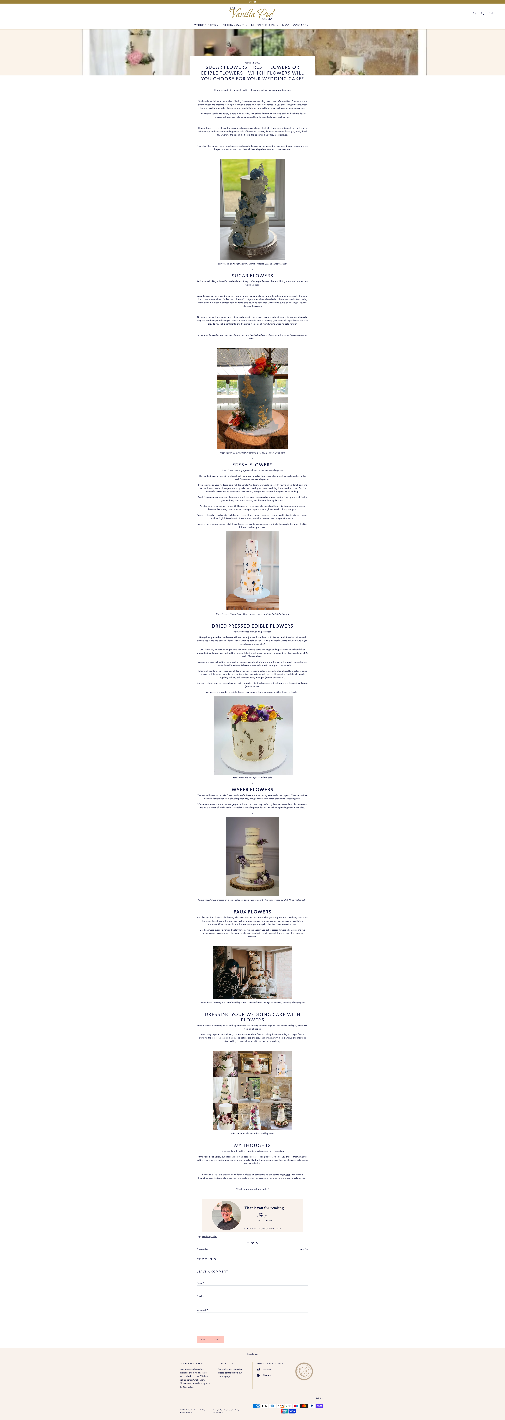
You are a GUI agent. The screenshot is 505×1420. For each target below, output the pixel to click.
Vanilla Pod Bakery (250, 484)
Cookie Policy (218, 1412)
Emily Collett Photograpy (277, 614)
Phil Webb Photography (295, 899)
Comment (202, 1309)
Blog (285, 25)
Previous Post (203, 1249)
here (288, 1174)
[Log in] (484, 13)
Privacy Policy (218, 1410)
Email (200, 1296)
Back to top (252, 1353)
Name (200, 1282)
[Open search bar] (476, 13)
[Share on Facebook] (248, 1243)
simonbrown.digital (186, 1412)
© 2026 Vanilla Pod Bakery (189, 1410)
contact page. (224, 1376)
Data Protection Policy (231, 1410)
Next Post (304, 1249)
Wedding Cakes (209, 1236)
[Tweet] (252, 1243)
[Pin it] (257, 1243)
